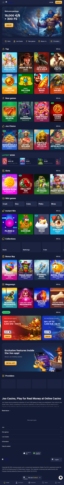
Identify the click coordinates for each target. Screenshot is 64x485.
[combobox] (56, 460)
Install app (10, 363)
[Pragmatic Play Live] (39, 383)
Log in (51, 2)
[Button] (3, 2)
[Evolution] (24, 383)
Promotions (6, 312)
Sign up (58, 2)
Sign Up (9, 25)
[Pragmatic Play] (8, 383)
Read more (5, 410)
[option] (7, 41)
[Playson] (54, 383)
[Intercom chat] (61, 478)
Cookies (35, 477)
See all (58, 49)
